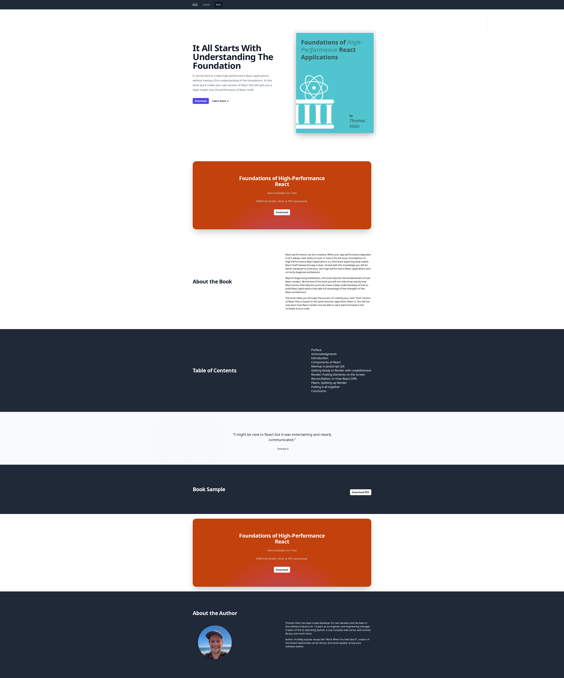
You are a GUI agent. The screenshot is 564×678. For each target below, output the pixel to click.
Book (218, 4)
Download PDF (360, 492)
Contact (206, 4)
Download (201, 101)
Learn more (220, 101)
